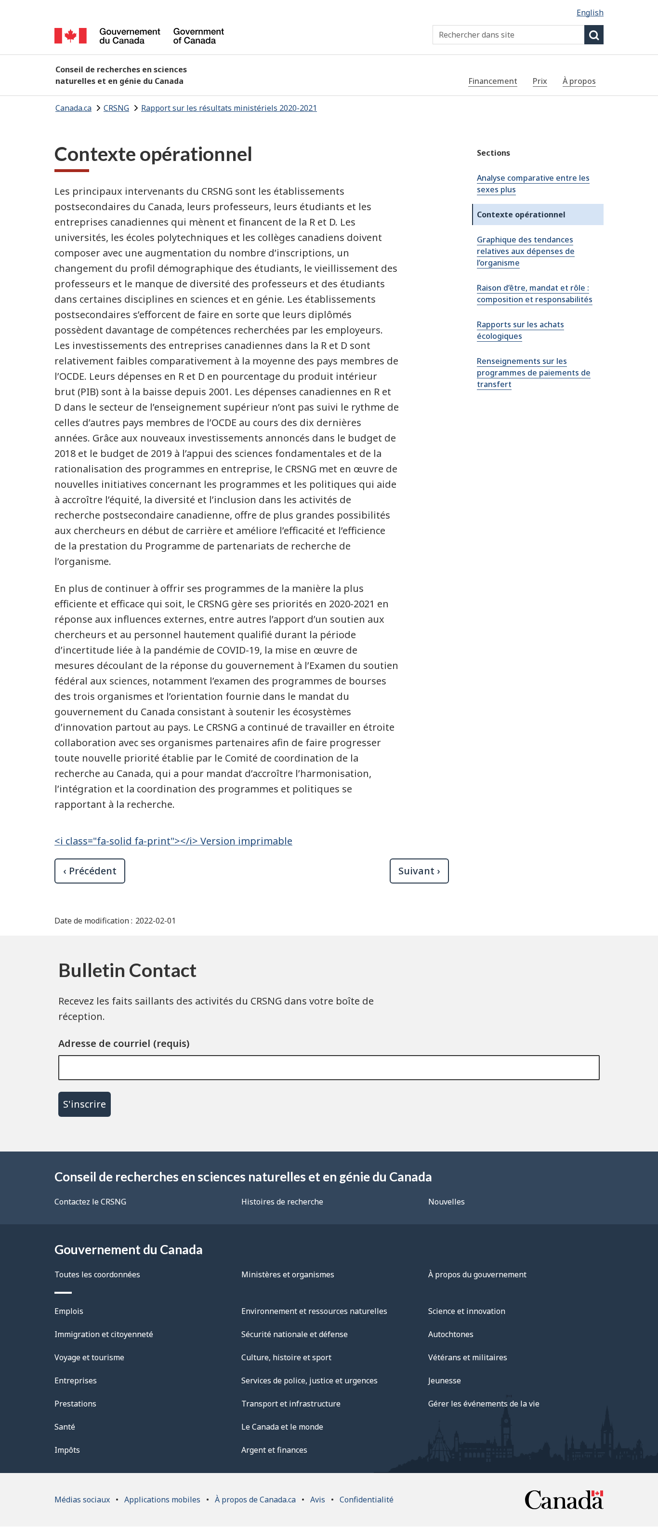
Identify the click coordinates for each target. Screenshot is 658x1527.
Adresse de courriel (104, 1043)
